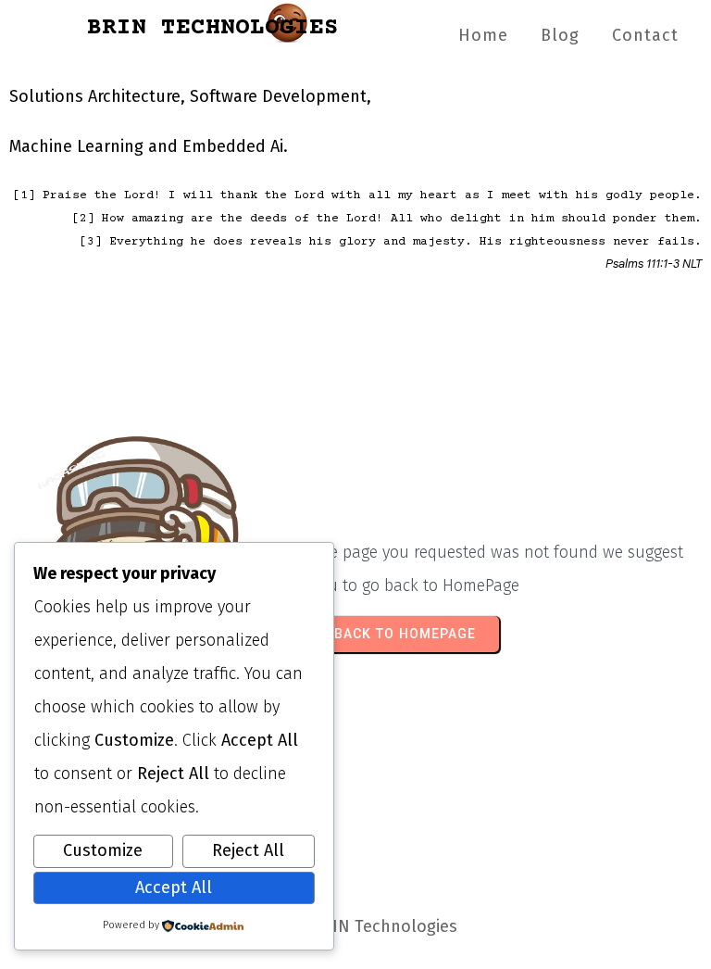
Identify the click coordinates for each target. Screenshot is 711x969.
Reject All (248, 850)
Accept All (173, 887)
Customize (103, 850)
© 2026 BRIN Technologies (355, 926)
